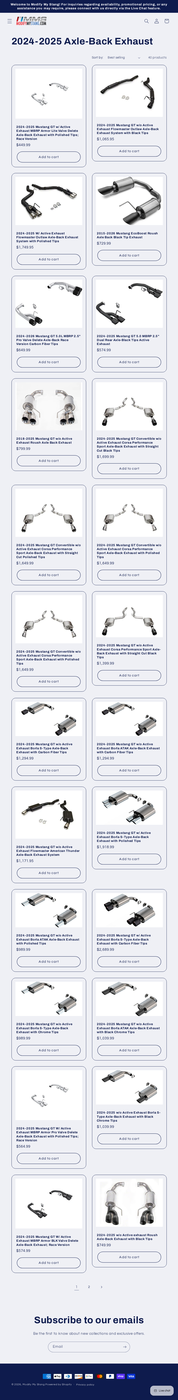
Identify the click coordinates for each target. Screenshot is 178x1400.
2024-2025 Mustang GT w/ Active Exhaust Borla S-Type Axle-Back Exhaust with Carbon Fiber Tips (124, 939)
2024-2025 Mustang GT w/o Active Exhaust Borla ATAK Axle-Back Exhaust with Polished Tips (47, 939)
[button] (10, 21)
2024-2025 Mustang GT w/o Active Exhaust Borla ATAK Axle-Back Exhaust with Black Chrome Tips (128, 1028)
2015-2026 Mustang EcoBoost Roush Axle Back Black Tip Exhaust (127, 235)
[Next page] (101, 1287)
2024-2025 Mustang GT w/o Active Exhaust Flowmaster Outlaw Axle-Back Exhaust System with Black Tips (128, 129)
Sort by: (97, 57)
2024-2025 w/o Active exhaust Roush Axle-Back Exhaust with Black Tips (127, 1237)
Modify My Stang (33, 1384)
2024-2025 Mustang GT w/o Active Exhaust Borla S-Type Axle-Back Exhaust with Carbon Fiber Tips (44, 748)
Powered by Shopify (58, 1384)
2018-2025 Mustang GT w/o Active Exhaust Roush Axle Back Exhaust (44, 440)
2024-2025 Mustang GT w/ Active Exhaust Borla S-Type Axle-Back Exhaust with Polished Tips (124, 837)
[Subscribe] (125, 1347)
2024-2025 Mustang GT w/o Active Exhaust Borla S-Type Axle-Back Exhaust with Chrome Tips (44, 1028)
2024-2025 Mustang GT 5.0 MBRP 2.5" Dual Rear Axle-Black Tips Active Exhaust (128, 340)
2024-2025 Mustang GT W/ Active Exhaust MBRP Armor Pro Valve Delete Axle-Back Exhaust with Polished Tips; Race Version (47, 1134)
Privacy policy (85, 1385)
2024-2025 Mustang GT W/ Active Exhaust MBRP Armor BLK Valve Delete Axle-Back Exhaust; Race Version (47, 1240)
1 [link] (77, 1287)
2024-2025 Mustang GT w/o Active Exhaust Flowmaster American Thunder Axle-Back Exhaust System (48, 850)
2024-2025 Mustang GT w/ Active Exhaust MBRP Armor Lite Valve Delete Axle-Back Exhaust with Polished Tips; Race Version (47, 132)
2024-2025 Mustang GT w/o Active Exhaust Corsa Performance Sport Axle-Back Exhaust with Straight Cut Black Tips (129, 651)
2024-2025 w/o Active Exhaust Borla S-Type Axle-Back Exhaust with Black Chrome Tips (128, 1116)
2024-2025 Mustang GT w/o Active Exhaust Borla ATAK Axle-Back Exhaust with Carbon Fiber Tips (128, 748)
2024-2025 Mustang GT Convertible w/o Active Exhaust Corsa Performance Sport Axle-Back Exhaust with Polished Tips (129, 551)
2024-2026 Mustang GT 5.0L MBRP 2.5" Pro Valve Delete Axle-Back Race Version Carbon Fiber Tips (48, 340)
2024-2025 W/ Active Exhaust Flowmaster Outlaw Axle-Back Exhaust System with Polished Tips (47, 237)
